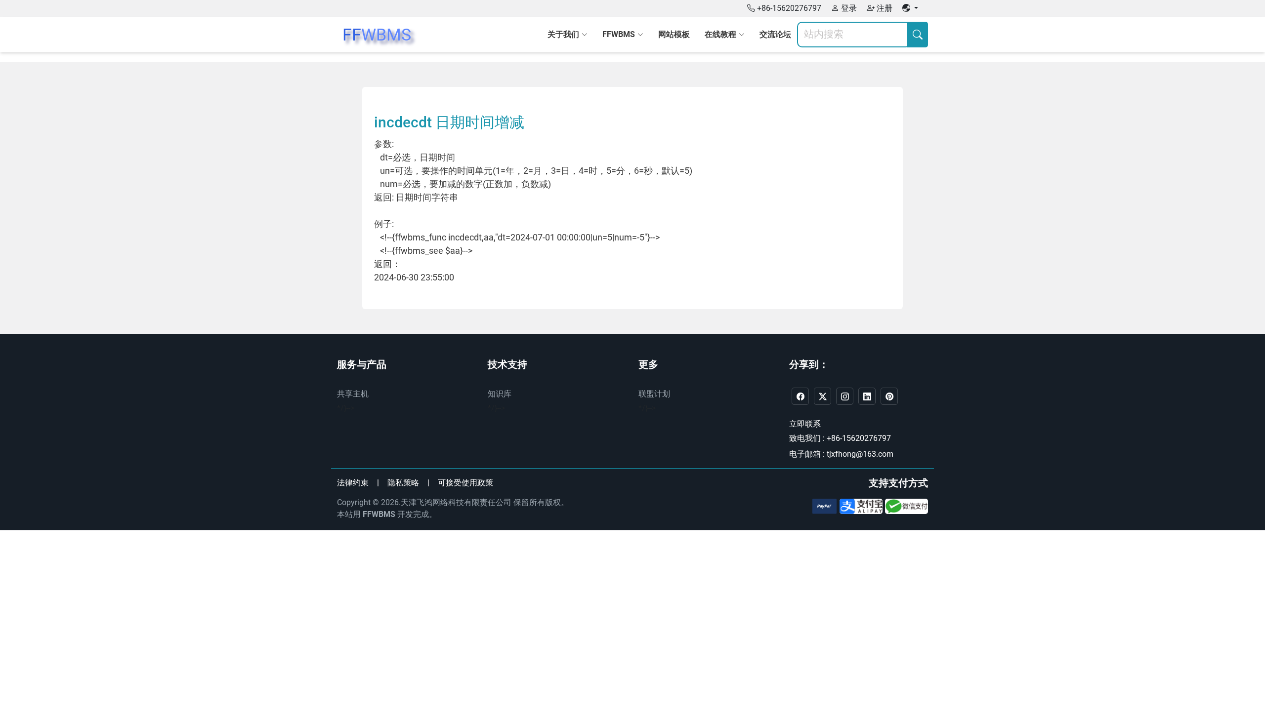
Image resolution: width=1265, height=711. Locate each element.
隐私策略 (403, 482)
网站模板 (674, 34)
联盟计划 (654, 393)
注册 (883, 8)
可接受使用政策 (465, 482)
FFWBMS (379, 514)
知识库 (499, 393)
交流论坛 (775, 34)
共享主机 (353, 393)
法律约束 (353, 482)
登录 (848, 8)
